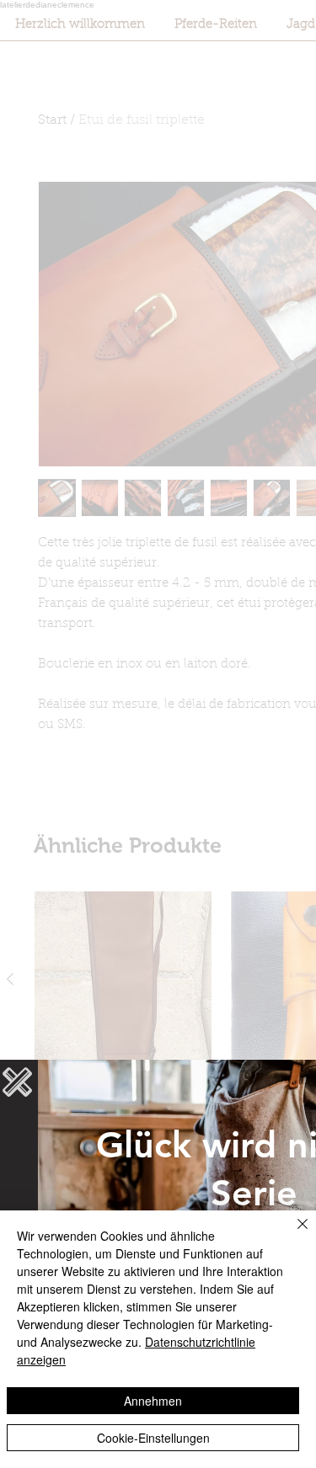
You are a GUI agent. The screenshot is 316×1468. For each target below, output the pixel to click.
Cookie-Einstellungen (153, 1437)
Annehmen (153, 1400)
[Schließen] (292, 1234)
